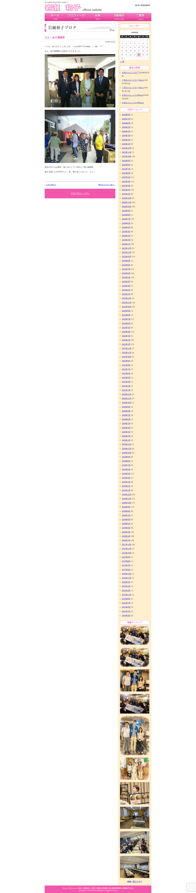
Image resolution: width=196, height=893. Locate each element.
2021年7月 (126, 369)
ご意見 (140, 17)
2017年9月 (126, 557)
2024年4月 (126, 232)
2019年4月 (126, 478)
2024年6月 (126, 223)
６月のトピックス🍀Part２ (133, 103)
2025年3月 (126, 186)
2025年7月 (126, 169)
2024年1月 (126, 244)
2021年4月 (126, 382)
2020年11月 (126, 398)
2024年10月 (126, 207)
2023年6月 (126, 273)
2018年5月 (126, 524)
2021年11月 (126, 353)
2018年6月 (126, 520)
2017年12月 (126, 545)
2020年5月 (126, 423)
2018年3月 (126, 532)
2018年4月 (126, 528)
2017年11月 (126, 549)
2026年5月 (126, 127)
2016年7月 (126, 582)
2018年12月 (126, 495)
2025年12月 (126, 148)
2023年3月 (126, 286)
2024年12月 (126, 198)
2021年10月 (126, 357)
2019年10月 (126, 453)
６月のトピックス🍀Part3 (132, 95)
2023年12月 (126, 248)
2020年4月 (126, 428)
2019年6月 (126, 470)
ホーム (64, 888)
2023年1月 (126, 294)
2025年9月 (126, 161)
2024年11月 (126, 202)
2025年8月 (126, 165)
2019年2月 (126, 486)
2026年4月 (126, 131)
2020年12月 (126, 394)
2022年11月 (126, 303)
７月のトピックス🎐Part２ (133, 80)
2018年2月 (126, 536)
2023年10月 (126, 257)
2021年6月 (126, 373)
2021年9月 (126, 361)
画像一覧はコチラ (134, 882)
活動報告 (119, 17)
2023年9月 (126, 261)
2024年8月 (126, 215)
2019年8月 (126, 461)
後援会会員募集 (102, 888)
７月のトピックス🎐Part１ (133, 88)
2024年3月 (126, 236)
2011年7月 (126, 611)
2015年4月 (126, 607)
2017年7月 (126, 565)
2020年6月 (126, 419)
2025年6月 (126, 173)
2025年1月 (126, 194)
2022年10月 (126, 307)
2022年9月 (126, 311)
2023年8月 (126, 265)
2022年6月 (126, 323)
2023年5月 (126, 277)
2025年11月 (126, 152)
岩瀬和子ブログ (128, 888)
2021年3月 (126, 386)
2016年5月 (126, 586)
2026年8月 (126, 115)
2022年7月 (126, 319)
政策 (98, 17)
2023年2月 (126, 290)
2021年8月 (126, 365)
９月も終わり (51, 185)
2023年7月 (126, 269)
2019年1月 (126, 490)
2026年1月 (126, 144)
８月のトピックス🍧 (130, 73)
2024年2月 (126, 240)
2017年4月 (126, 570)
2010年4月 (126, 616)
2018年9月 (126, 507)
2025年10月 (126, 156)
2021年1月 (126, 390)
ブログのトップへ (80, 193)
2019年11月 (126, 449)
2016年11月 (126, 578)
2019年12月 (126, 444)
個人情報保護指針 (115, 888)
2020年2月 (126, 436)
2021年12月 (126, 348)
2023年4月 (126, 282)
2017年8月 (126, 561)
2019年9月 (126, 457)
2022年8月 (126, 315)
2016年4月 (126, 591)
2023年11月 (126, 252)
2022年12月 (126, 298)
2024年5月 (126, 227)
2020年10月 (126, 403)
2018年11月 (126, 499)
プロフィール (76, 17)
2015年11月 (126, 595)
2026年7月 (126, 119)
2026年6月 (126, 123)
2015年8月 (126, 599)
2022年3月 (126, 336)
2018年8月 (126, 511)
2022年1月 (126, 344)
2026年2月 (126, 140)
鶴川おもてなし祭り (106, 185)
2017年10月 (126, 553)
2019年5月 (126, 474)
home (55, 17)
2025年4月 (126, 182)
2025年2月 (126, 190)
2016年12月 (126, 574)
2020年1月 (126, 440)
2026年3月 (126, 136)
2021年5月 (126, 378)
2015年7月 (126, 603)
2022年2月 (126, 340)
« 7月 (122, 62)
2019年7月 (126, 465)
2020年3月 (126, 432)
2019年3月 (126, 482)
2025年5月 (126, 177)
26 (130, 55)
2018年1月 (126, 540)
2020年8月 (126, 411)
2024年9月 (126, 211)
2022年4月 (126, 332)
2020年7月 (126, 415)
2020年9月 (126, 407)
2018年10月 (126, 503)
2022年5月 (126, 328)
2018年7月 (126, 515)
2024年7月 (126, 219)
